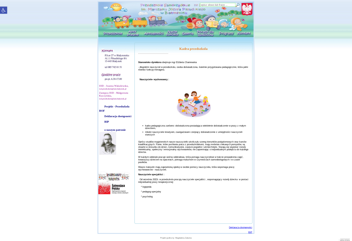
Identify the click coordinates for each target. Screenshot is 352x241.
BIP (106, 121)
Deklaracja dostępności (117, 116)
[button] (3, 10)
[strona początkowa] (176, 15)
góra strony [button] (345, 240)
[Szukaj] (238, 5)
